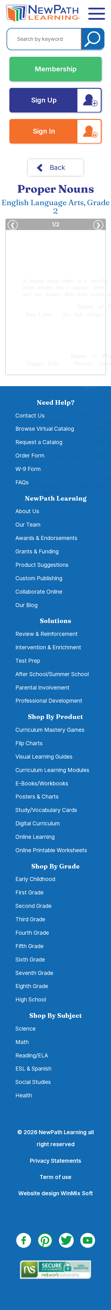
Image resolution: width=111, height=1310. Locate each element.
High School (30, 999)
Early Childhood (35, 879)
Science (25, 1028)
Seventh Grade (34, 973)
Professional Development (48, 700)
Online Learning (35, 836)
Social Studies (33, 1082)
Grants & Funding (37, 551)
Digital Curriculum (37, 823)
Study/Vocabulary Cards (46, 810)
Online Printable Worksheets (51, 850)
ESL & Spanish (33, 1068)
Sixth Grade (30, 959)
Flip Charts (29, 743)
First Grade (29, 892)
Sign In (44, 131)
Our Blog (26, 605)
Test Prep (27, 660)
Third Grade (30, 919)
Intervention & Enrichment (48, 647)
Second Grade (33, 905)
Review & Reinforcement (46, 633)
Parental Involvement (42, 687)
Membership (56, 69)
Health (23, 1095)
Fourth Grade (32, 932)
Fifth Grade (29, 946)
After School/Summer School (52, 674)
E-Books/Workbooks (41, 783)
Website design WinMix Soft (55, 1193)
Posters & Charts (37, 796)
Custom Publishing (38, 578)
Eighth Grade (31, 986)
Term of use (55, 1177)
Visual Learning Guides (44, 756)
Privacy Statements (55, 1160)
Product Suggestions (42, 564)
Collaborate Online (38, 591)
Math (22, 1042)
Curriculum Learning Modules (52, 770)
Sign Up (44, 100)
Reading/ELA (31, 1055)
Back (57, 167)
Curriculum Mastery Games (50, 729)
